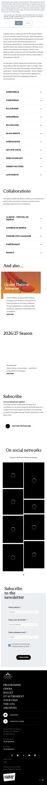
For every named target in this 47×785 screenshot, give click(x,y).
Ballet (8, 692)
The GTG (9, 704)
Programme (12, 685)
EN (43, 780)
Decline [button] (28, 23)
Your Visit (10, 700)
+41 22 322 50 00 (8, 741)
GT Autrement (13, 696)
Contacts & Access (17, 721)
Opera (7, 688)
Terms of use (7, 759)
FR (39, 780)
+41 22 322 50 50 (8, 749)
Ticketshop (14, 715)
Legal (5, 762)
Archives (10, 708)
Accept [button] (19, 23)
